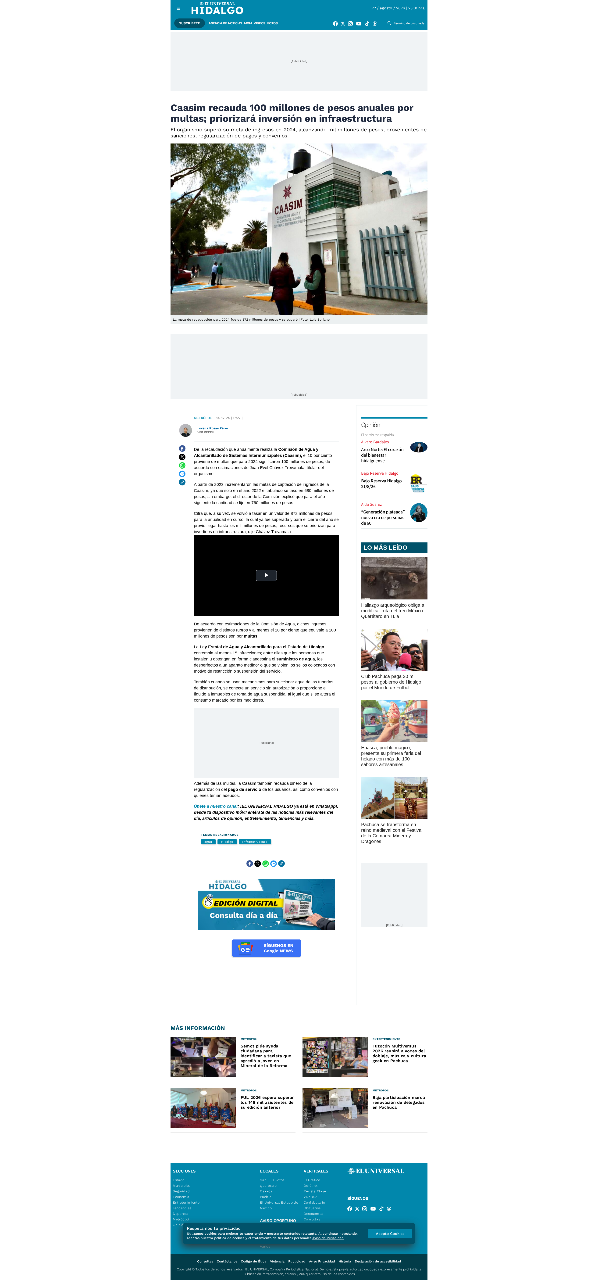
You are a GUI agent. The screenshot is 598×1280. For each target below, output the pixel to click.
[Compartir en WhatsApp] (182, 465)
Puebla (265, 1197)
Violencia (277, 1261)
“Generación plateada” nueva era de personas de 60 (383, 517)
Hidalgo (227, 841)
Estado (179, 1180)
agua (208, 841)
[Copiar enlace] (182, 482)
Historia (345, 1261)
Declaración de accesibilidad (378, 1261)
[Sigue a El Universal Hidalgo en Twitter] (344, 24)
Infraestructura (254, 841)
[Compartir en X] (182, 457)
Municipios (182, 1185)
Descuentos (313, 1213)
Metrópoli (203, 418)
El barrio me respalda (377, 434)
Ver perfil (206, 432)
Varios (265, 1246)
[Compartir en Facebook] (182, 448)
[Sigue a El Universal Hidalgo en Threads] (376, 24)
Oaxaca (266, 1191)
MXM (248, 23)
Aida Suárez (371, 504)
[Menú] (179, 8)
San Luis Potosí (272, 1180)
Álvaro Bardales (375, 442)
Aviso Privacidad (322, 1261)
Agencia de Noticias (225, 23)
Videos (259, 23)
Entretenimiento (186, 1202)
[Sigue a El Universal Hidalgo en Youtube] (360, 24)
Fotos (272, 23)
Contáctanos (227, 1261)
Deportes (180, 1213)
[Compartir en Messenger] (182, 473)
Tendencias (182, 1208)
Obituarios (312, 1208)
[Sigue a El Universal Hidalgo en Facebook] (337, 24)
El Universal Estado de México (279, 1205)
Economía (181, 1197)
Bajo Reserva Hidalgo (380, 473)
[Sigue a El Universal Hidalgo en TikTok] (368, 24)
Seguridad (181, 1191)
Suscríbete (189, 23)
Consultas (312, 1219)
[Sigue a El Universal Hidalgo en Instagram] (352, 24)
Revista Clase (315, 1191)
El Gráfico (312, 1180)
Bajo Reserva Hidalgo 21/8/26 (381, 483)
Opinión (370, 424)
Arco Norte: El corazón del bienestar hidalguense (382, 455)
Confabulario (314, 1202)
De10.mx (311, 1185)
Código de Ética (253, 1261)
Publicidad (296, 1261)
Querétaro (268, 1185)
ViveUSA (311, 1197)
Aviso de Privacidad (328, 1238)
